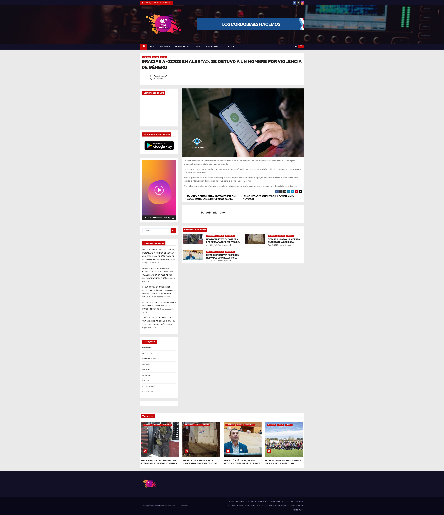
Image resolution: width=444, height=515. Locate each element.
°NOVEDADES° (263, 502)
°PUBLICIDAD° (275, 502)
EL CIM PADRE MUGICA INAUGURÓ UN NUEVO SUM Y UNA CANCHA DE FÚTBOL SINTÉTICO (159, 305)
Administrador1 (160, 76)
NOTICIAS (164, 46)
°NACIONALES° (283, 506)
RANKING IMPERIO (213, 46)
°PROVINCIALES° (297, 506)
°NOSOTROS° (251, 502)
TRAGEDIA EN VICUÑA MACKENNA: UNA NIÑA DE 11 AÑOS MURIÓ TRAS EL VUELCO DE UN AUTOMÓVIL (158, 321)
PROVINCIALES (148, 386)
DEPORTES (147, 353)
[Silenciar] (169, 218)
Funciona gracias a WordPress (151, 506)
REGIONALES (147, 391)
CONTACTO (231, 46)
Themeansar (183, 506)
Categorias (146, 57)
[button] (296, 46)
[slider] (157, 217)
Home (231, 502)
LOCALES (155, 57)
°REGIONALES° (298, 510)
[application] (159, 190)
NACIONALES (148, 369)
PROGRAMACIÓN (182, 46)
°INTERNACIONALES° (269, 506)
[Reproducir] (145, 218)
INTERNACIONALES (150, 358)
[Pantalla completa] (173, 218)
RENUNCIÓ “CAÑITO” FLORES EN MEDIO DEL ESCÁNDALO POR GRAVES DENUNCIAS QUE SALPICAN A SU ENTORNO (242, 464)
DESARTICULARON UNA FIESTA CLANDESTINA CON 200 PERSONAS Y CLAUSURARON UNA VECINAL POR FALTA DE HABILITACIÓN (200, 464)
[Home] (143, 47)
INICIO (152, 46)
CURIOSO (197, 46)
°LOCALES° (240, 502)
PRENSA (145, 380)
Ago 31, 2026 (211, 245)
